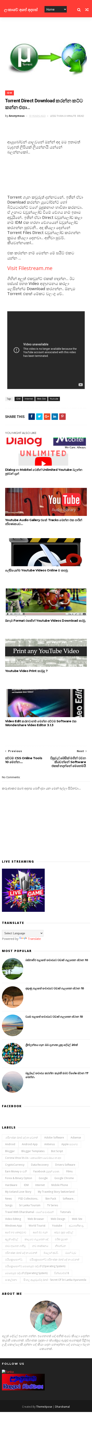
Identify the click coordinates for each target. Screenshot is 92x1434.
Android (10, 1144)
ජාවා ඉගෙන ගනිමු (15, 1246)
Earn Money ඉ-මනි (16, 1171)
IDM (9, 93)
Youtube (54, 398)
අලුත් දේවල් (11, 1239)
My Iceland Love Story (18, 1192)
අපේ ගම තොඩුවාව (15, 1232)
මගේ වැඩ (70, 1253)
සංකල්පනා (11, 1280)
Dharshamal (62, 1407)
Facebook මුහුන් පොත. (46, 1171)
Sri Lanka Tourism (29, 1205)
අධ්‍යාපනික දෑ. (76, 1225)
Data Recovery (40, 1165)
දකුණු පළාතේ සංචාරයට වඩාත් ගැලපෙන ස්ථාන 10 (54, 988)
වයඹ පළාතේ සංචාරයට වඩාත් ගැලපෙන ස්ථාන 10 (54, 1016)
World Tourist (37, 1225)
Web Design (58, 1219)
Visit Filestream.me (29, 268)
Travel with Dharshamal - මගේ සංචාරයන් (29, 1212)
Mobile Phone (59, 1185)
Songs (8, 1205)
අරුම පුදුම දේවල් (63, 1232)
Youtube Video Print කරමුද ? (26, 671)
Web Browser (36, 1219)
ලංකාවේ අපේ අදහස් (21, 9)
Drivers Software (65, 1165)
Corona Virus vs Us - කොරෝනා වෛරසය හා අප (33, 1158)
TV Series (52, 1205)
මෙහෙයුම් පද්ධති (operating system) (26, 1273)
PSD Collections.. (28, 1198)
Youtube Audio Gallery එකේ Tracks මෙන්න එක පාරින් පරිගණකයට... (43, 522)
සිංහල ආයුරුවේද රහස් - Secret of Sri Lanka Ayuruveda (55, 1280)
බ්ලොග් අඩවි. (51, 1253)
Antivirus (49, 1144)
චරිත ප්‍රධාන (61, 1239)
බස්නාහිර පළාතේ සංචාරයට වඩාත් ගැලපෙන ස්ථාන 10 (56, 960)
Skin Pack (50, 1198)
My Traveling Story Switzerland (56, 1192)
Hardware (11, 1185)
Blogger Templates (33, 1151)
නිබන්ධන (60, 1246)
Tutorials (65, 1212)
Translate (34, 939)
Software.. (69, 1198)
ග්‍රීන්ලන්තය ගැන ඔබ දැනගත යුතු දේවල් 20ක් (51, 1045)
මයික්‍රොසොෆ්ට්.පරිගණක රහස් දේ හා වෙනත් (54, 1259)
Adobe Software (54, 1137)
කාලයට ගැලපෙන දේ (36, 1239)
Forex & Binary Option (18, 1178)
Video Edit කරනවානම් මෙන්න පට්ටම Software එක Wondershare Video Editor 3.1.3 (41, 723)
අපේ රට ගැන (40, 1232)
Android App (30, 1144)
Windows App (13, 1225)
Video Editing (13, 1219)
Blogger (10, 1151)
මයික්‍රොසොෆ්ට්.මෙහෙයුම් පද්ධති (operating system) (35, 1266)
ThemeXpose (44, 1407)
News (8, 1198)
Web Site (41, 398)
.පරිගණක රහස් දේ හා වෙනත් (21, 1137)
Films (69, 1171)
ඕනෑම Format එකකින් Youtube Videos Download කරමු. (45, 621)
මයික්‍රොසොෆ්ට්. (14, 1259)
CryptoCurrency (14, 1165)
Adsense (76, 1137)
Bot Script (57, 1151)
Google (43, 1178)
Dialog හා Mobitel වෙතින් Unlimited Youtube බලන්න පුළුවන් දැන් (43, 472)
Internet (29, 398)
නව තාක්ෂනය (40, 1246)
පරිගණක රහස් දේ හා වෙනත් (21, 1253)
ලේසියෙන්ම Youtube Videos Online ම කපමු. (36, 570)
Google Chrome (64, 1178)
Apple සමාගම (69, 1144)
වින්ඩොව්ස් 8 (61, 1273)
